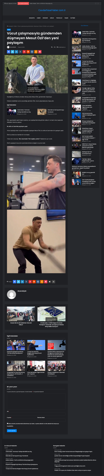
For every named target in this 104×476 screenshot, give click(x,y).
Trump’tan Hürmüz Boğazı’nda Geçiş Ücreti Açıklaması (34, 353)
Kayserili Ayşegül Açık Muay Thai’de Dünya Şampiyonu (15, 352)
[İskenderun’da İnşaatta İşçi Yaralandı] (41, 112)
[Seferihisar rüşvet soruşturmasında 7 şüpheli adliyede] (76, 131)
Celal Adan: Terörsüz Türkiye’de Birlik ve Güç (89, 32)
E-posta (9, 417)
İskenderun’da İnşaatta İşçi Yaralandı (89, 39)
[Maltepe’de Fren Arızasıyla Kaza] (76, 154)
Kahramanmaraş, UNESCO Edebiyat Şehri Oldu (89, 115)
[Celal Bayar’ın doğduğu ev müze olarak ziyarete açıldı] (76, 82)
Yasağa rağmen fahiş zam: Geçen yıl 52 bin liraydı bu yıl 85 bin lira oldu (88, 90)
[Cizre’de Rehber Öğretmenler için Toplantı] (36, 366)
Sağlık (52, 18)
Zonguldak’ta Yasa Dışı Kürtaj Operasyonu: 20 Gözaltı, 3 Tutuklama (16, 374)
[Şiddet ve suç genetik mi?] (76, 175)
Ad (8, 411)
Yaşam (66, 18)
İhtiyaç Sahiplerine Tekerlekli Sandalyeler (56, 373)
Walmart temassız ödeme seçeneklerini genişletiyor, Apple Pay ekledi (84, 167)
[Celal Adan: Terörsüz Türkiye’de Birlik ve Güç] (11, 112)
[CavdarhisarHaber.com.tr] (52, 10)
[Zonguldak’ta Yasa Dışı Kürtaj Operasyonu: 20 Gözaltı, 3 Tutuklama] (16, 366)
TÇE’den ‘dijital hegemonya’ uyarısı (88, 160)
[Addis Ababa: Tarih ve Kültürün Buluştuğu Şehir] (76, 48)
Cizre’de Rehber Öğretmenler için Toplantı (36, 373)
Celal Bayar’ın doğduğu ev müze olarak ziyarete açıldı (89, 82)
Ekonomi (45, 18)
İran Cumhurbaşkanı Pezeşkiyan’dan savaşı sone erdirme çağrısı (89, 181)
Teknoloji (59, 18)
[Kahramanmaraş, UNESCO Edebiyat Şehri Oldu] (76, 115)
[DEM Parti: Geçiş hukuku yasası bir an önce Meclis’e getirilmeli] (76, 146)
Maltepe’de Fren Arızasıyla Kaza (87, 152)
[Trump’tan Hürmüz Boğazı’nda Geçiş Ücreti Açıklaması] (36, 345)
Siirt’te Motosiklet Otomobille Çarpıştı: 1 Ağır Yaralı (88, 137)
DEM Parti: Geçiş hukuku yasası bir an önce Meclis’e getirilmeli (89, 145)
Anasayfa (32, 18)
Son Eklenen (84, 25)
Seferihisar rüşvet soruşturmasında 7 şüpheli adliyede (88, 130)
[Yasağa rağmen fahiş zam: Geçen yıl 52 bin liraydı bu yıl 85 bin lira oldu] (76, 90)
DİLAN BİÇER (13, 47)
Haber (38, 18)
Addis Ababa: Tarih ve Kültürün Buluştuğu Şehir (42, 3)
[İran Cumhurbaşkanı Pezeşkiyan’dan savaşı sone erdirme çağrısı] (76, 182)
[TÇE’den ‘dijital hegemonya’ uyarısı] (76, 161)
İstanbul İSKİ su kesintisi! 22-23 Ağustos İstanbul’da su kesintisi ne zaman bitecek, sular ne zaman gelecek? (56, 354)
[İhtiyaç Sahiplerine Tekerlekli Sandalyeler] (56, 366)
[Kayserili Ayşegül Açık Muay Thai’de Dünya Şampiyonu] (16, 345)
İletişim (72, 18)
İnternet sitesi (41, 417)
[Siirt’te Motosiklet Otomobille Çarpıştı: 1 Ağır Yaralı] (76, 138)
